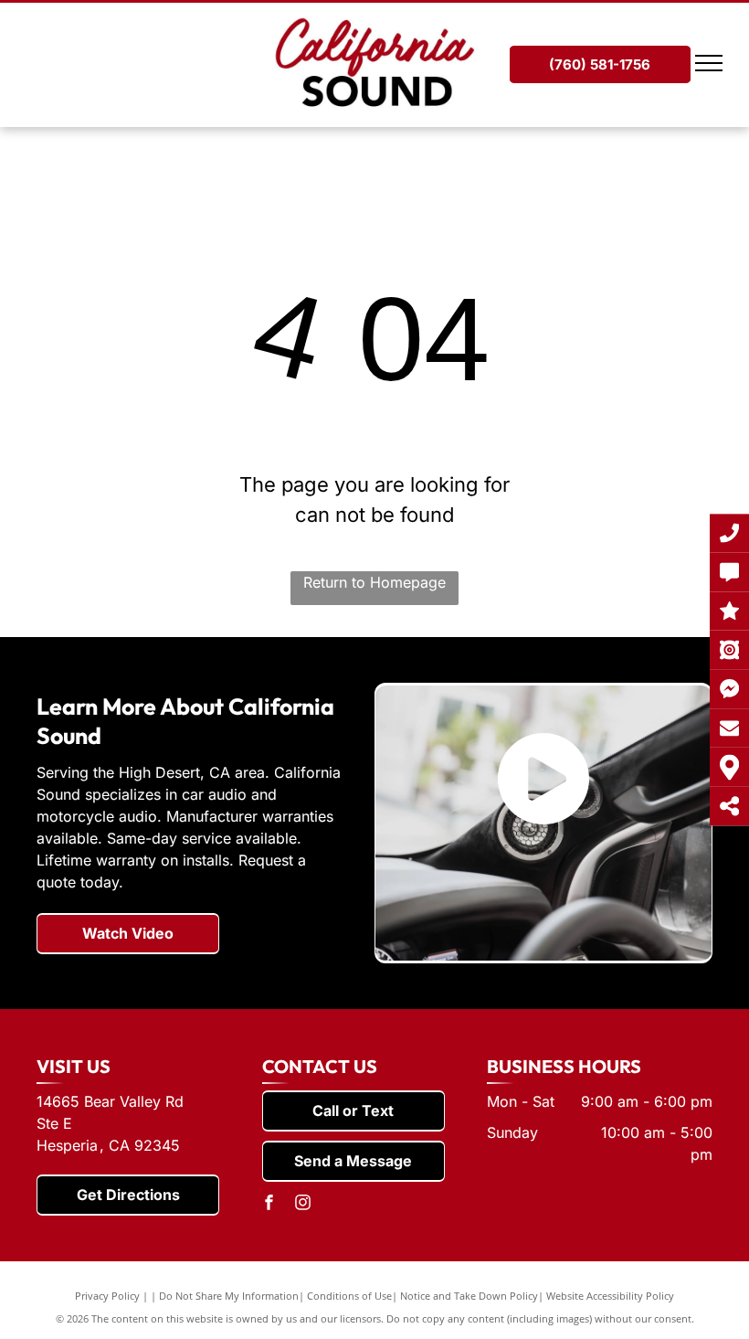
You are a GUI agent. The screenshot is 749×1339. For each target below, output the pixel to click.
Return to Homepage (374, 582)
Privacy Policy (107, 1295)
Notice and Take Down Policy (469, 1295)
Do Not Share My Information (229, 1295)
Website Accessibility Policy (610, 1295)
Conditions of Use (349, 1295)
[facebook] (269, 1205)
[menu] (709, 63)
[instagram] (303, 1205)
